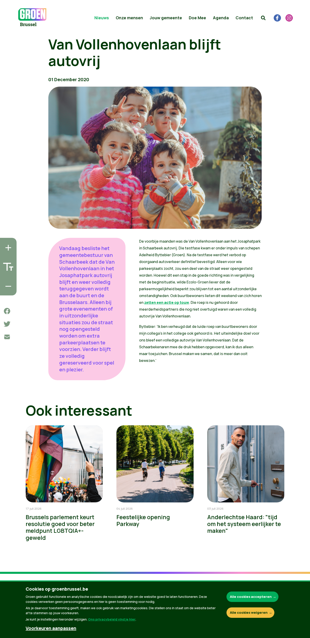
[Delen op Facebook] (7, 311)
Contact (244, 17)
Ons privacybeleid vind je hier (111, 619)
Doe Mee (197, 17)
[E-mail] (7, 337)
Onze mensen (129, 17)
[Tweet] (7, 324)
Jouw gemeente (166, 17)
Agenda (221, 17)
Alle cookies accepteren (251, 596)
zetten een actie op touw (166, 302)
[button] (263, 18)
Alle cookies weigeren (249, 612)
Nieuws (101, 17)
